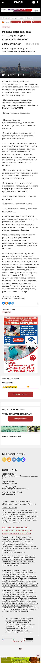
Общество (6, 27)
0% (3, 387)
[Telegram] (12, 303)
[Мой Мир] (9, 303)
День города (15, 22)
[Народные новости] (33, 2)
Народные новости (17, 18)
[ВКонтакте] (3, 303)
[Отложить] (18, 75)
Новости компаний (11, 437)
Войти (38, 2)
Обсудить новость (21, 394)
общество (6, 312)
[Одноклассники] (6, 303)
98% (27, 387)
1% (6, 387)
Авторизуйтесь (20, 419)
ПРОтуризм (26, 22)
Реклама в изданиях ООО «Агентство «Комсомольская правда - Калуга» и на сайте (17, 530)
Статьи (29, 18)
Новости (6, 18)
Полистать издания (9, 507)
